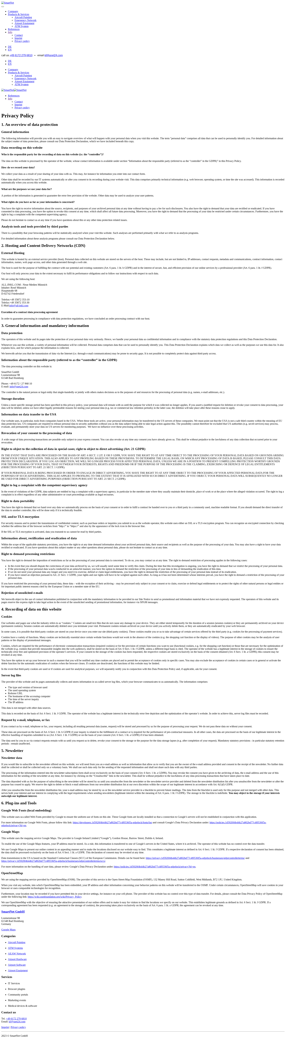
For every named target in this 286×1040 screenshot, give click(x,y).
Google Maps (8, 929)
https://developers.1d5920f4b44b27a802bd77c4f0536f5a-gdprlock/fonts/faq (112, 822)
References (14, 29)
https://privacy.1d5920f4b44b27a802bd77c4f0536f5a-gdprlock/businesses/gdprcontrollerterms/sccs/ (53, 861)
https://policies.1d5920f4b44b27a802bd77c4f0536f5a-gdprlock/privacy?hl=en (154, 866)
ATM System (21, 26)
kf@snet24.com (54, 55)
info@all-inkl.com (18, 305)
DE (10, 46)
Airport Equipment (24, 23)
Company (13, 11)
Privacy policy (22, 41)
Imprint (18, 38)
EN (10, 49)
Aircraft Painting (23, 17)
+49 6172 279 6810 (21, 55)
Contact (19, 35)
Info (10, 32)
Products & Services (18, 14)
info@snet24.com (19, 386)
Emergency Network (25, 20)
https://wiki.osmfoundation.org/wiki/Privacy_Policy (54, 896)
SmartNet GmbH (13, 911)
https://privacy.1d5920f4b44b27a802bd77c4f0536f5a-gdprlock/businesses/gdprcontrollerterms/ (195, 858)
